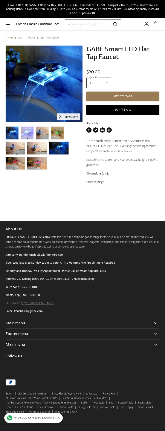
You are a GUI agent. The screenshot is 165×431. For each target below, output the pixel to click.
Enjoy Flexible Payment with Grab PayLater (75, 394)
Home (9, 38)
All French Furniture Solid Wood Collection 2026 (31, 398)
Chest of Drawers (46, 407)
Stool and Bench (15, 412)
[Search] (115, 24)
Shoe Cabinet (145, 407)
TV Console (98, 403)
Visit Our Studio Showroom (32, 394)
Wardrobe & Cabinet (39, 412)
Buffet (84, 403)
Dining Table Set (86, 407)
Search (9, 394)
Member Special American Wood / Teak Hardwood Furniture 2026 (41, 403)
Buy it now (123, 110)
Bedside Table (125, 403)
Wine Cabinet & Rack (66, 412)
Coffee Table (66, 407)
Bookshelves (144, 403)
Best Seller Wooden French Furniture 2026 (84, 398)
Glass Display (127, 407)
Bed (111, 403)
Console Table (107, 407)
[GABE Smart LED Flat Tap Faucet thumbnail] (12, 133)
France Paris (108, 394)
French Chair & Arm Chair (19, 407)
